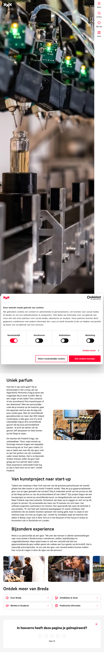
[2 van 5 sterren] (46, 636)
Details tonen (89, 350)
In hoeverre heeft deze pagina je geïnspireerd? (52, 628)
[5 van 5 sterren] (64, 636)
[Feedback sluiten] (96, 624)
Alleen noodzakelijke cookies (51, 359)
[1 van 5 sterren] (40, 636)
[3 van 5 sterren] (52, 636)
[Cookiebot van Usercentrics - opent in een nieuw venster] (89, 298)
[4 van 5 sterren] (58, 636)
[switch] (39, 340)
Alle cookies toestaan (85, 359)
